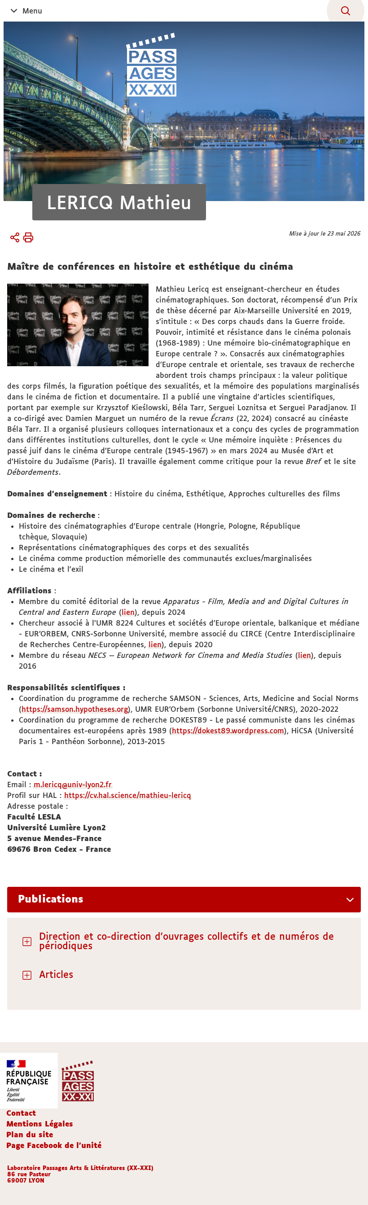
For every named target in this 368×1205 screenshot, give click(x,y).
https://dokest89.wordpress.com (228, 730)
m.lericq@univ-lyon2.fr (73, 784)
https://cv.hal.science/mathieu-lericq (127, 795)
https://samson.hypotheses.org (75, 709)
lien (128, 612)
